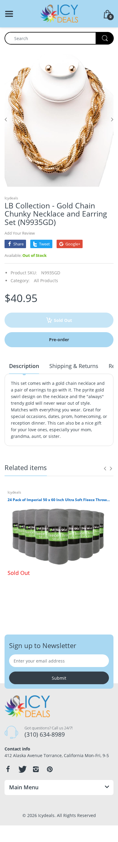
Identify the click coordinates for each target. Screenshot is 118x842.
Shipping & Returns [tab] (73, 366)
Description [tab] (24, 366)
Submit (59, 678)
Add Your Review (20, 233)
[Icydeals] (59, 13)
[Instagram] (35, 769)
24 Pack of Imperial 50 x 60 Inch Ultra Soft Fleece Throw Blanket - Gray (59, 499)
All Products (46, 280)
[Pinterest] (49, 769)
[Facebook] (8, 769)
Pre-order (59, 339)
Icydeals (11, 198)
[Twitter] (21, 769)
